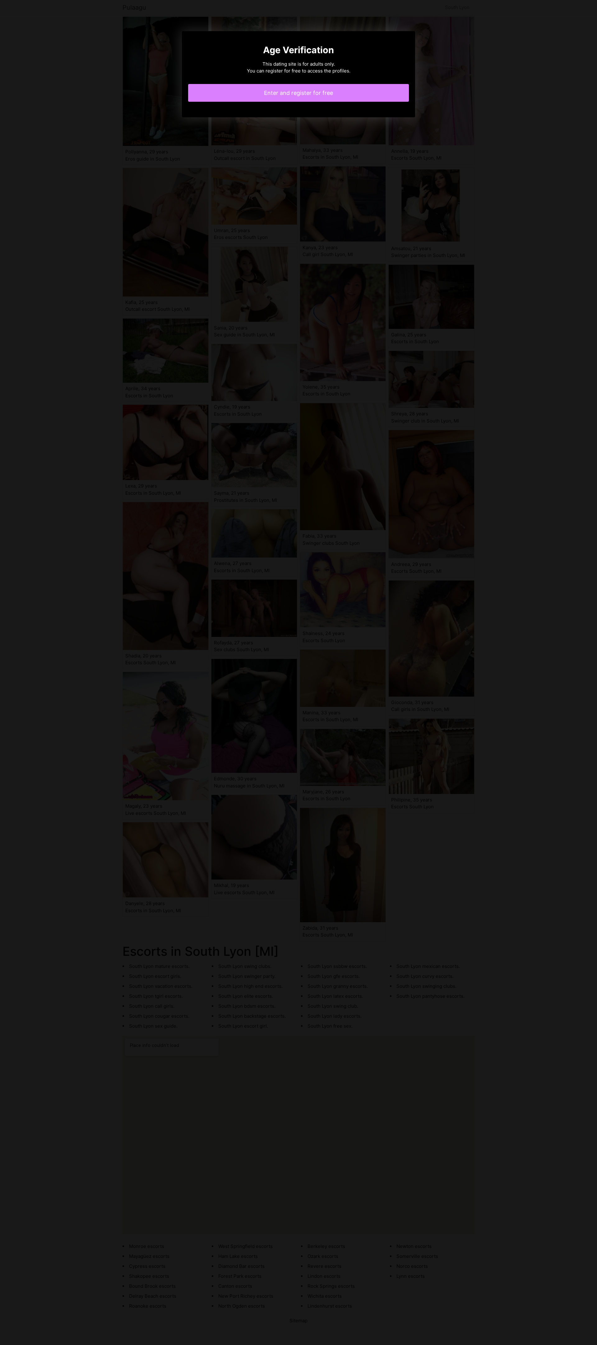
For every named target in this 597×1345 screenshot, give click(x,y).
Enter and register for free (298, 93)
